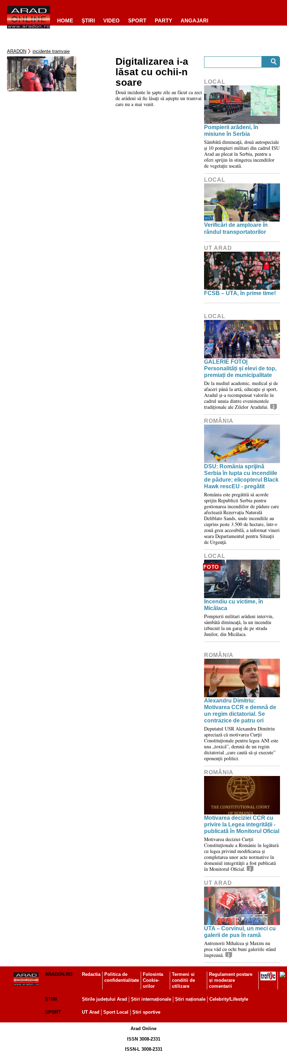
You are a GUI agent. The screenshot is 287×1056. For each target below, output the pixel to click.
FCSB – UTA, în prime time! (240, 293)
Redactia (91, 974)
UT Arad (218, 248)
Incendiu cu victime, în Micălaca (233, 605)
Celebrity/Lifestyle (228, 999)
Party (163, 20)
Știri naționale (190, 999)
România (218, 421)
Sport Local (115, 1012)
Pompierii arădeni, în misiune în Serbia (231, 130)
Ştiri (88, 20)
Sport (137, 20)
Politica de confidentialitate (121, 977)
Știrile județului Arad (104, 999)
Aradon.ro (58, 974)
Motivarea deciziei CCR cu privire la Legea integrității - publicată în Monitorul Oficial (241, 824)
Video (111, 20)
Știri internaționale (151, 999)
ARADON (16, 51)
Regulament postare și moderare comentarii (230, 980)
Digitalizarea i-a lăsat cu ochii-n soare (151, 72)
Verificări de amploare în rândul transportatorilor (236, 228)
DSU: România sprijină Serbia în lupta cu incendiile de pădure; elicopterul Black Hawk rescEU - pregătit (241, 476)
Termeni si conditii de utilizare (183, 980)
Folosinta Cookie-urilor (153, 980)
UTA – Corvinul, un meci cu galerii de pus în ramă (240, 931)
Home (65, 20)
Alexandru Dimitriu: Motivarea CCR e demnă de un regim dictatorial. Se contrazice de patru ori (240, 711)
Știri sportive (146, 1012)
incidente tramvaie (51, 51)
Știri (51, 999)
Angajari (194, 20)
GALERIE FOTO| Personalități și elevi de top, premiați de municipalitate (240, 368)
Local (214, 82)
